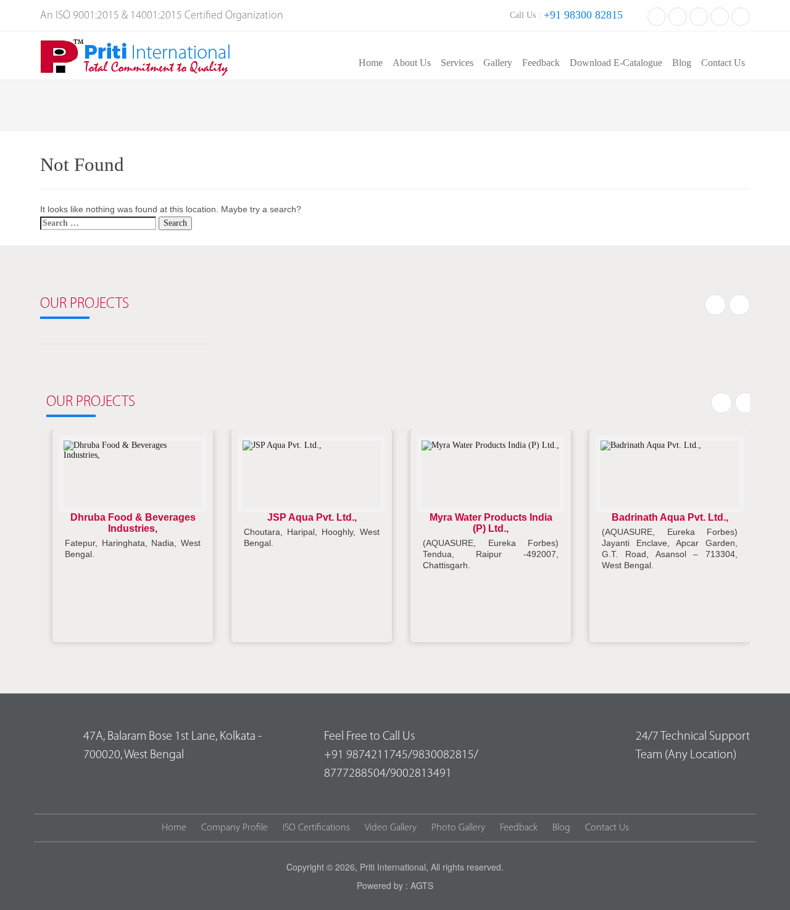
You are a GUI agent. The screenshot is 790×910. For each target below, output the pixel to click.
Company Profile (234, 828)
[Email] (740, 15)
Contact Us (723, 62)
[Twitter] (677, 15)
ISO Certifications (316, 828)
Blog (681, 62)
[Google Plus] (719, 15)
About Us (412, 62)
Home (371, 62)
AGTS (421, 885)
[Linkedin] (698, 15)
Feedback (541, 62)
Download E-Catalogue (616, 62)
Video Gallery (391, 828)
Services (457, 62)
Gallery (497, 62)
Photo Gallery (458, 828)
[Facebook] (656, 15)
